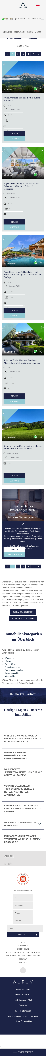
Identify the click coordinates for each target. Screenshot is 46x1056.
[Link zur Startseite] (23, 983)
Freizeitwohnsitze (12, 667)
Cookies (23, 962)
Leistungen (19, 32)
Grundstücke (10, 664)
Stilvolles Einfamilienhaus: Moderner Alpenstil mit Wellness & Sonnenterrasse (22, 361)
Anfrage (14, 139)
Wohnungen (10, 658)
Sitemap (23, 959)
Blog (23, 942)
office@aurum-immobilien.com (26, 1016)
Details (14, 134)
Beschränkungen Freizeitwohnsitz (23, 956)
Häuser (8, 661)
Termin (14, 549)
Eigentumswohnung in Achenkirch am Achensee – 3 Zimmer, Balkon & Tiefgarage (21, 186)
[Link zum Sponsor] (9, 857)
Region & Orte (34, 32)
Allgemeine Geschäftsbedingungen (23, 952)
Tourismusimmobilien (14, 670)
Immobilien (7, 18)
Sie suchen (20, 18)
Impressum (23, 946)
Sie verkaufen (34, 18)
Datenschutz (23, 949)
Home (18, 1021)
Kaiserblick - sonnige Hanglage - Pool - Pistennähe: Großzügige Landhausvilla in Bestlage (22, 274)
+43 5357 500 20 (24, 1011)
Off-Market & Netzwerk (23, 618)
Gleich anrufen (14, 554)
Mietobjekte (10, 676)
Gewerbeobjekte (12, 673)
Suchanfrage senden (23, 612)
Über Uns (7, 32)
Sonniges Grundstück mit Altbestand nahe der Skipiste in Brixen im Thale (23, 447)
